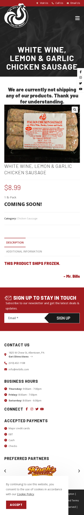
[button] (75, 110)
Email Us (75, 3)
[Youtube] (42, 409)
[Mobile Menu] (77, 18)
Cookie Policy (25, 494)
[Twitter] (36, 409)
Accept (16, 504)
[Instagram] (31, 409)
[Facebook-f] (26, 409)
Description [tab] (15, 242)
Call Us (59, 3)
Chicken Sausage (27, 218)
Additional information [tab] (24, 251)
